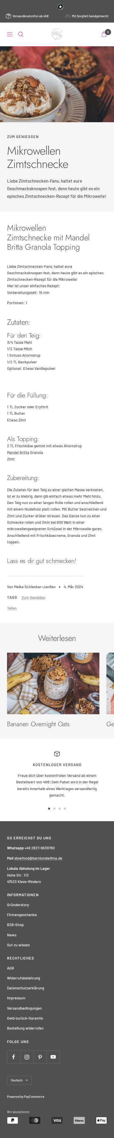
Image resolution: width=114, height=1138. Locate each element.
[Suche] (20, 34)
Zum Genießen (23, 136)
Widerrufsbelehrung (23, 978)
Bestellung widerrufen (25, 1028)
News (11, 935)
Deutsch (17, 1080)
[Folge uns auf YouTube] (53, 1057)
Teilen (12, 608)
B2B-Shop (15, 924)
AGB (10, 968)
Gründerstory (18, 904)
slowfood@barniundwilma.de (38, 858)
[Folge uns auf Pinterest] (39, 1057)
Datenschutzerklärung (25, 988)
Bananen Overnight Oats (38, 724)
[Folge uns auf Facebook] (13, 1057)
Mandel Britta (18, 452)
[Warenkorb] (104, 34)
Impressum (16, 998)
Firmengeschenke (22, 914)
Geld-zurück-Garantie (25, 1018)
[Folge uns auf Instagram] (26, 1057)
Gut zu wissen (18, 945)
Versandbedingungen (24, 1008)
